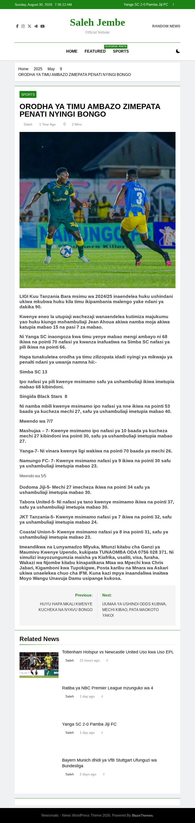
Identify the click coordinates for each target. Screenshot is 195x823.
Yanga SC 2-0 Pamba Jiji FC (146, 4)
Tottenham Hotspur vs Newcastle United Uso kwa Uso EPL (118, 652)
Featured (97, 49)
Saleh (28, 124)
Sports (121, 51)
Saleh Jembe (97, 22)
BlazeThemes (142, 815)
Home (72, 51)
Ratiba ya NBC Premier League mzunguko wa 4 (107, 688)
